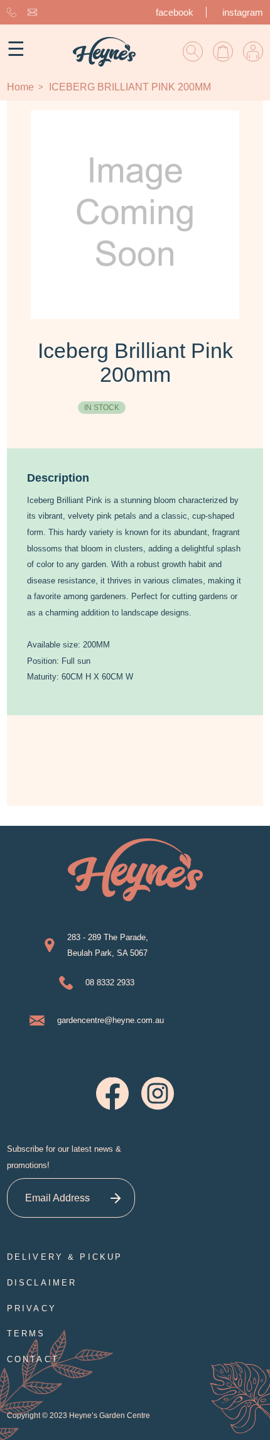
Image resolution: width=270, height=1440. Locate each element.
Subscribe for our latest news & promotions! (64, 1157)
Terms (26, 1333)
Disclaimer (42, 1282)
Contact (33, 1359)
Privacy (32, 1308)
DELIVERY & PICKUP (65, 1257)
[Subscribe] (115, 1198)
